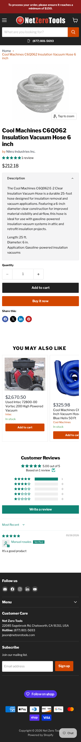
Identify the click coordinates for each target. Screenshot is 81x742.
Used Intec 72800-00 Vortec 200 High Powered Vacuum (24, 406)
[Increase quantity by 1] (39, 274)
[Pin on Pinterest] (29, 319)
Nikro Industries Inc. (20, 151)
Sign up (64, 666)
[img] (11, 536)
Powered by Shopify (40, 735)
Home (6, 51)
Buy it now (40, 301)
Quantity (8, 265)
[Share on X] (13, 319)
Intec (8, 414)
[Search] (73, 32)
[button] (12, 158)
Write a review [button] (40, 509)
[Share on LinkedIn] (21, 319)
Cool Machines (62, 422)
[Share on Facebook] (5, 319)
